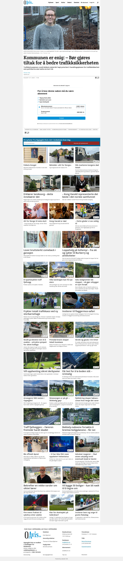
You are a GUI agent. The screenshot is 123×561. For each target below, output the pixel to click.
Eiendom (76, 2)
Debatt (69, 2)
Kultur (63, 2)
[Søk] (97, 2)
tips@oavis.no (66, 542)
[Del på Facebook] (96, 78)
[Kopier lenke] (98, 78)
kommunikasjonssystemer (59, 129)
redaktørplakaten (29, 550)
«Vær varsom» (36, 552)
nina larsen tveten (45, 129)
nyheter (95, 129)
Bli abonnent (84, 2)
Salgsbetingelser (86, 546)
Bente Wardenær (86, 541)
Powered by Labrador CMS (61, 559)
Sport (57, 2)
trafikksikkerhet (72, 129)
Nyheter (50, 2)
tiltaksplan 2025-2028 (85, 129)
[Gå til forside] (28, 2)
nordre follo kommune (31, 129)
